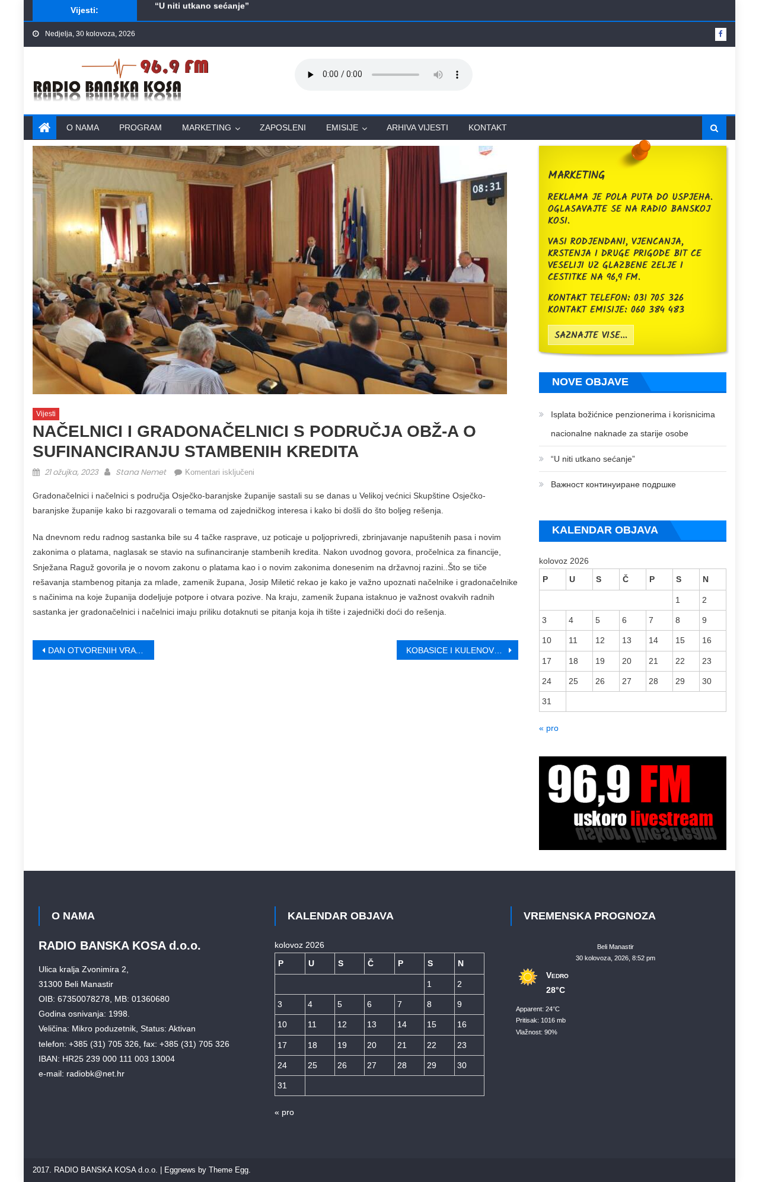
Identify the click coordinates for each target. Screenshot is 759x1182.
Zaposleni (283, 127)
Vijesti (46, 414)
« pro (549, 728)
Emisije (342, 127)
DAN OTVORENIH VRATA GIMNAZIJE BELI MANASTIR (101, 650)
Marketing (206, 127)
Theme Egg (228, 1169)
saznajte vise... (590, 335)
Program (140, 127)
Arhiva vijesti (417, 127)
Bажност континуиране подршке (222, 15)
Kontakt (487, 127)
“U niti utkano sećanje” (593, 459)
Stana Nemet (141, 472)
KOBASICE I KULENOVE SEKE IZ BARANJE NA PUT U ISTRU (462, 650)
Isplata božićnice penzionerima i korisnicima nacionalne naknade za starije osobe (633, 424)
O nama (82, 127)
